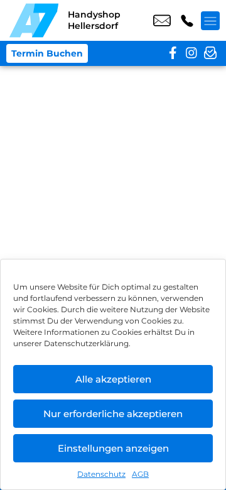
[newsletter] (210, 53)
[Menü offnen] (210, 20)
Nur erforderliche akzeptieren (113, 414)
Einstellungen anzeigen (113, 448)
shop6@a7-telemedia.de (162, 20)
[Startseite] (34, 20)
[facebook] (172, 53)
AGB (140, 474)
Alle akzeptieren (113, 379)
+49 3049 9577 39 (187, 20)
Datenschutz (101, 474)
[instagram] (191, 53)
